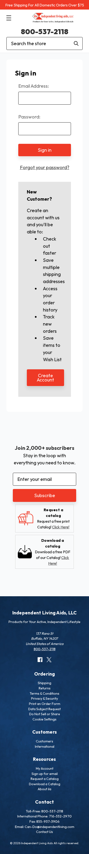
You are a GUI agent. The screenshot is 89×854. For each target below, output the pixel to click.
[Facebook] (39, 659)
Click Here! (60, 527)
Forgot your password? (44, 167)
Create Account (45, 377)
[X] (49, 659)
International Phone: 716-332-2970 (44, 816)
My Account (44, 768)
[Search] (76, 43)
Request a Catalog (45, 779)
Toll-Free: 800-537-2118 (44, 811)
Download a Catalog (44, 784)
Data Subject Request (44, 709)
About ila (44, 789)
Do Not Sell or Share (44, 714)
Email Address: (33, 86)
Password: (29, 117)
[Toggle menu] (8, 17)
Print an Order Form (44, 704)
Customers (44, 741)
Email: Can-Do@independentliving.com (44, 827)
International (44, 746)
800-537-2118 (44, 31)
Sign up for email (45, 774)
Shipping (44, 683)
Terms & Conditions (44, 693)
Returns (45, 688)
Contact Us (44, 832)
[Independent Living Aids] (53, 18)
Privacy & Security (44, 698)
